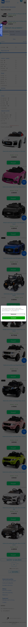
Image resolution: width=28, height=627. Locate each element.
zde (18, 310)
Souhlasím (13, 318)
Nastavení (13, 314)
